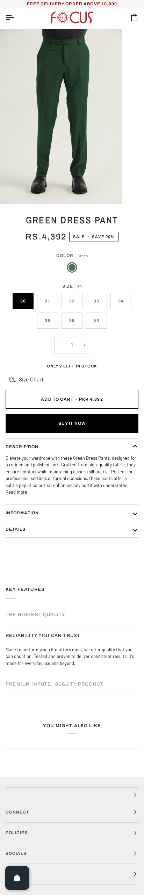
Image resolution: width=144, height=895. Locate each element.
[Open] (17, 878)
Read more (16, 492)
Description (22, 446)
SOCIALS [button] (16, 853)
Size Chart (31, 379)
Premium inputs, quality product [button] (54, 684)
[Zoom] (13, 191)
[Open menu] (16, 17)
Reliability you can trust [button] (43, 635)
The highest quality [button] (35, 614)
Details (16, 529)
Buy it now (72, 423)
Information (22, 512)
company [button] (18, 874)
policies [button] (17, 832)
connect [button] (17, 812)
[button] (72, 794)
